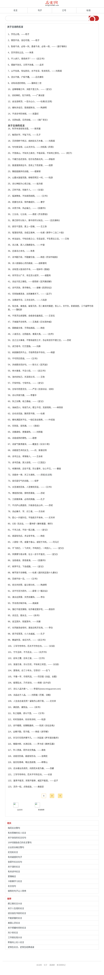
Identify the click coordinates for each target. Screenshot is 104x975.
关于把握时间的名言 (17, 928)
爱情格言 (12, 876)
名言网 (48, 101)
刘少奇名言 (13, 933)
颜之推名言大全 (15, 903)
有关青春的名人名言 (17, 833)
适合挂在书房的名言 (17, 913)
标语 (88, 10)
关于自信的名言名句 (17, 838)
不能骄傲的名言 (15, 918)
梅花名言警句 (14, 828)
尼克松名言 (13, 852)
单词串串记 (61, 965)
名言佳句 (12, 886)
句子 (40, 10)
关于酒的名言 (14, 867)
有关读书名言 (14, 872)
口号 (64, 10)
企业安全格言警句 (16, 847)
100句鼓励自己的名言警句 (20, 842)
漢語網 (52, 965)
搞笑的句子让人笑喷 (17, 891)
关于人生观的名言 (16, 908)
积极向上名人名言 (16, 942)
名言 (15, 10)
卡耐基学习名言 (15, 881)
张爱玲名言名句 (15, 862)
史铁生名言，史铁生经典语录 (21, 947)
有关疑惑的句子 (15, 857)
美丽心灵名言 (14, 923)
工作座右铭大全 (15, 937)
